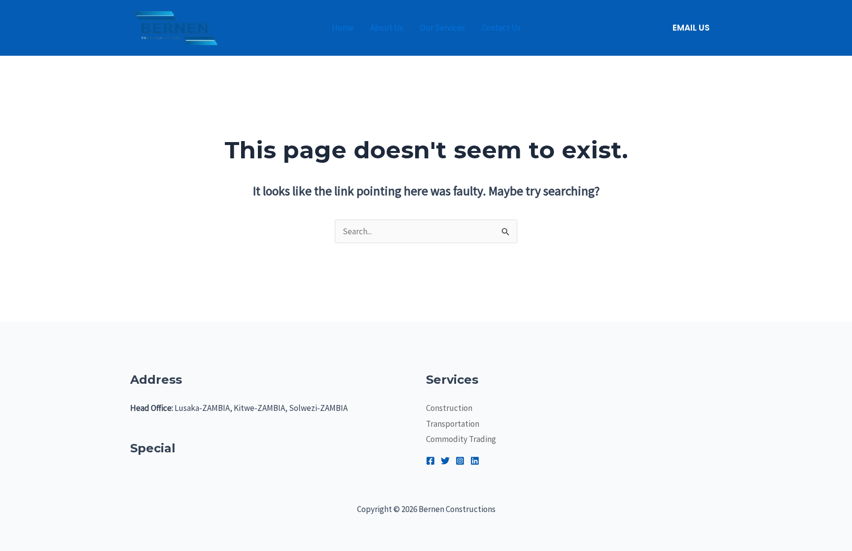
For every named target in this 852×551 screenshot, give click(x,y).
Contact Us (501, 27)
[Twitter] (445, 460)
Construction (449, 408)
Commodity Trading (461, 439)
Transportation (452, 423)
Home (343, 27)
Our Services (442, 27)
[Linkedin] (474, 460)
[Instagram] (460, 460)
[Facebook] (430, 460)
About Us (386, 27)
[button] (691, 27)
